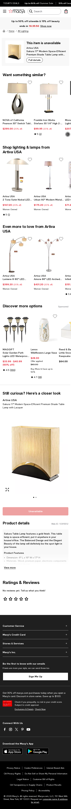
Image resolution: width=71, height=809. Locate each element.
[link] (18, 124)
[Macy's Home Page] (17, 11)
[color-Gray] (68, 134)
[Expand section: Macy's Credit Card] (35, 634)
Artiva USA (32, 47)
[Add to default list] (30, 82)
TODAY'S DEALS (11, 3)
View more (10, 567)
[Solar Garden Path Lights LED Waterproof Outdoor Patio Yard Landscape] (16, 330)
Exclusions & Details (24, 709)
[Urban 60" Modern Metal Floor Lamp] (49, 175)
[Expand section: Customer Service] (35, 626)
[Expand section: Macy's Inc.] (35, 652)
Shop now (46, 26)
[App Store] (12, 751)
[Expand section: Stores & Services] (35, 643)
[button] (35, 457)
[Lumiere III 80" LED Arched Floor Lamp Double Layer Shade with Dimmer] (18, 254)
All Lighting (23, 31)
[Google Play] (37, 751)
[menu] (5, 11)
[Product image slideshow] (35, 457)
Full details (35, 60)
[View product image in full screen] (7, 490)
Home (11, 31)
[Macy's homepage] (4, 31)
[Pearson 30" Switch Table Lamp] (18, 98)
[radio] (67, 134)
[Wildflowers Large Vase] (44, 330)
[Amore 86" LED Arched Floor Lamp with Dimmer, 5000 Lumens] (49, 254)
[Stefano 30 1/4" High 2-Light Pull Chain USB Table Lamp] (49, 98)
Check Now (40, 709)
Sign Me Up (35, 676)
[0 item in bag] (66, 11)
